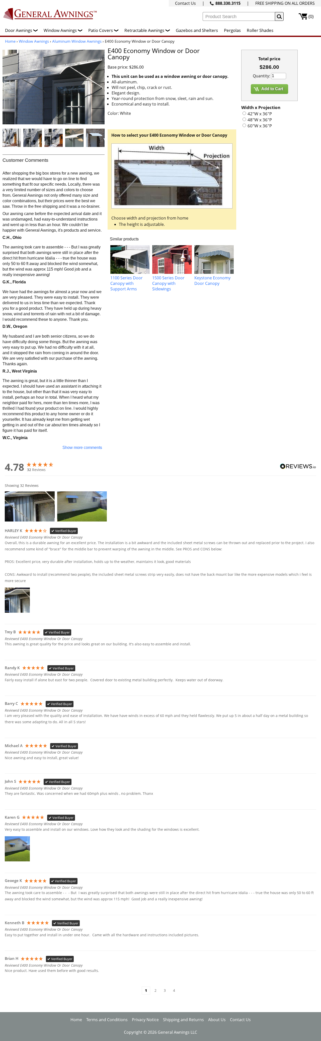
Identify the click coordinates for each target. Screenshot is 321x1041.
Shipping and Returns (183, 1019)
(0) (310, 16)
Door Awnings (22, 30)
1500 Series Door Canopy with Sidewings (168, 283)
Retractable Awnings (147, 30)
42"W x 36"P (260, 114)
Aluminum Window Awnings (77, 41)
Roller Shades (260, 30)
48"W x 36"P (260, 120)
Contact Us (185, 3)
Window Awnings (64, 30)
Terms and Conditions (107, 1019)
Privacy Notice (145, 1019)
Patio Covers (104, 30)
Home (10, 41)
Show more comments (82, 447)
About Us (217, 1019)
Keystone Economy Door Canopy (212, 280)
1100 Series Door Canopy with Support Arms (126, 283)
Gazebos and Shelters (197, 30)
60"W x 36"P (260, 126)
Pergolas (232, 30)
